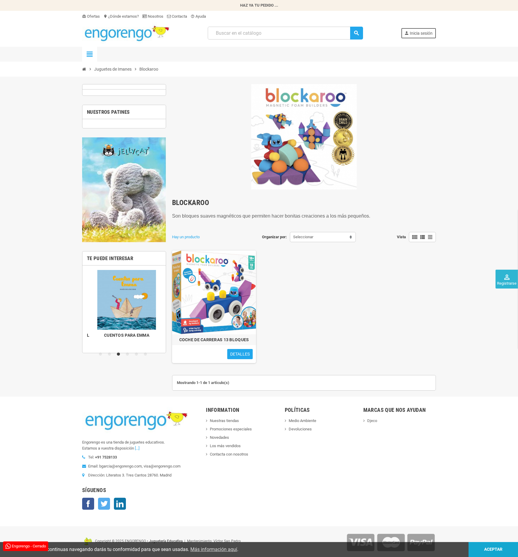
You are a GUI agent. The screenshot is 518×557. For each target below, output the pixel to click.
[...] (137, 448)
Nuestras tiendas (224, 420)
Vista (401, 237)
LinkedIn (120, 504)
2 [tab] (111, 354)
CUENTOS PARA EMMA (124, 335)
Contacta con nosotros (229, 454)
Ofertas (91, 16)
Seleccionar (303, 237)
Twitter (104, 504)
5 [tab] (138, 354)
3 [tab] (120, 354)
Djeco (372, 420)
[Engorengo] (126, 33)
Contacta (179, 16)
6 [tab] (147, 354)
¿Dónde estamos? (121, 16)
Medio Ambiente (302, 420)
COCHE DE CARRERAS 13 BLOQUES (214, 339)
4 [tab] (129, 354)
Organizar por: (274, 237)
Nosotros (155, 16)
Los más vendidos (225, 446)
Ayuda (198, 16)
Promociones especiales (231, 429)
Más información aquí (213, 549)
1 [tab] (102, 354)
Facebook (88, 504)
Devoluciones (300, 429)
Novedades (219, 437)
